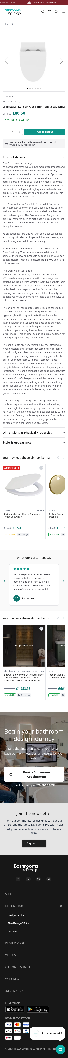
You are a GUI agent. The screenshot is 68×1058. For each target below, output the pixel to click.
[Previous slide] (4, 580)
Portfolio (12, 930)
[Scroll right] (63, 458)
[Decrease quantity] (6, 132)
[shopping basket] (56, 11)
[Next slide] (63, 580)
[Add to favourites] (19, 101)
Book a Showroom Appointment (36, 774)
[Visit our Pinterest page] (48, 879)
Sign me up (34, 843)
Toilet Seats (11, 24)
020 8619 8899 (45, 785)
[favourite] (50, 11)
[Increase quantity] (20, 132)
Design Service (16, 915)
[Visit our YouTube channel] (38, 879)
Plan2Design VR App (19, 923)
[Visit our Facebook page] (28, 879)
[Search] (43, 11)
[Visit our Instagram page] (18, 879)
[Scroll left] (58, 458)
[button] (61, 60)
